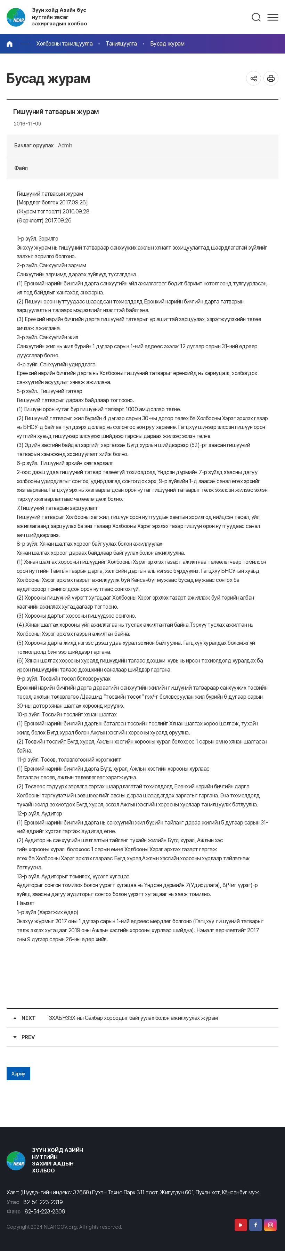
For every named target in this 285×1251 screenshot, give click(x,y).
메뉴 (272, 17)
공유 (253, 78)
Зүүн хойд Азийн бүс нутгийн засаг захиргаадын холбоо (59, 17)
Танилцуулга (121, 43)
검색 (256, 17)
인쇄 (270, 78)
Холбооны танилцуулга (64, 43)
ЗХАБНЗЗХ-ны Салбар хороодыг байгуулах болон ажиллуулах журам (133, 1018)
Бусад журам (167, 43)
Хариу (18, 1074)
